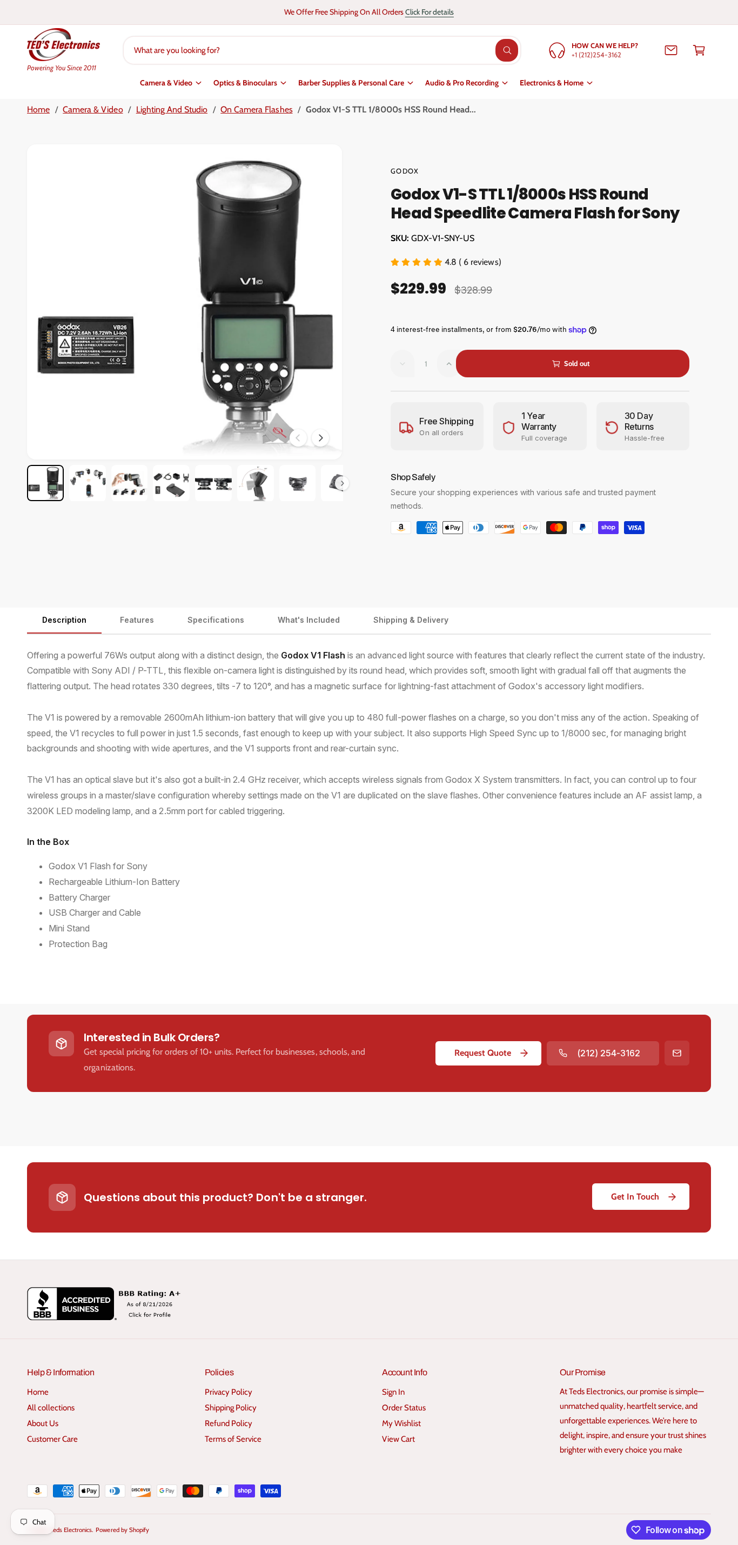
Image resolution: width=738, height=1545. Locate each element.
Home (38, 109)
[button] (699, 50)
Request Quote (482, 1053)
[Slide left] (298, 438)
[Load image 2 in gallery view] (87, 483)
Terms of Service (233, 1439)
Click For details (429, 12)
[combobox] (322, 50)
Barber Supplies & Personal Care (351, 83)
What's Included (309, 619)
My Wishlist (401, 1423)
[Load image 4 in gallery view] (171, 483)
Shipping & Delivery (410, 619)
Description (64, 619)
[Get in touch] (671, 50)
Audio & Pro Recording (462, 83)
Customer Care (52, 1439)
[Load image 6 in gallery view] (255, 483)
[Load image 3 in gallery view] (129, 483)
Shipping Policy (231, 1408)
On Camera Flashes (256, 109)
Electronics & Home (551, 83)
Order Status (404, 1408)
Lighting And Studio (171, 109)
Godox (405, 171)
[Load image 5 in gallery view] (213, 483)
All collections (51, 1408)
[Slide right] (320, 438)
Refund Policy (228, 1423)
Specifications (215, 619)
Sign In (393, 1392)
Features (137, 619)
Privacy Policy (228, 1392)
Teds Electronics (71, 1530)
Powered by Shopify (122, 1530)
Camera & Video (166, 83)
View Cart (398, 1439)
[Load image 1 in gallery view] (45, 483)
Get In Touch (635, 1196)
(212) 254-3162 (608, 1053)
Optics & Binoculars (245, 83)
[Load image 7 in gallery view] (297, 483)
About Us (42, 1423)
